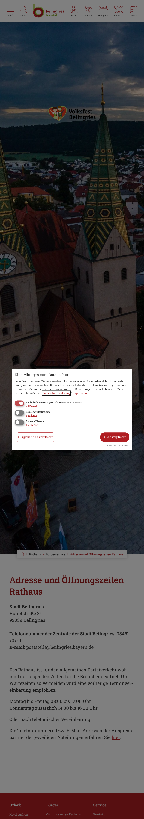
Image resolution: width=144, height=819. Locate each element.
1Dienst (31, 406)
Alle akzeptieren (114, 437)
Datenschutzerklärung (56, 393)
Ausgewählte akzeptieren (35, 437)
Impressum (80, 393)
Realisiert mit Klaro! (117, 445)
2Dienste (32, 425)
